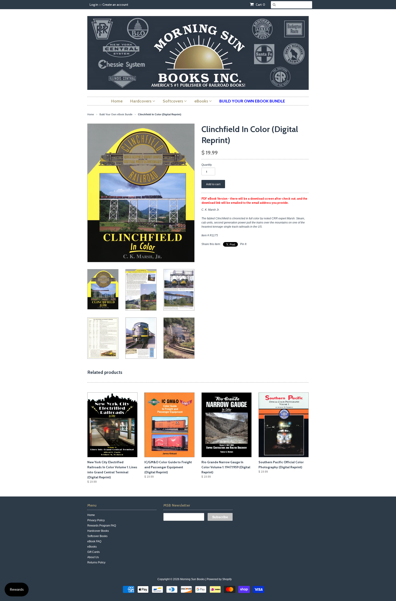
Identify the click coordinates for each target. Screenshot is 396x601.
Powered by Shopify (219, 579)
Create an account (115, 5)
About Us (93, 557)
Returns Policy (96, 562)
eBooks (92, 546)
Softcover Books (97, 536)
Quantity (206, 164)
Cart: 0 (260, 5)
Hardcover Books (98, 530)
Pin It (243, 244)
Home (91, 515)
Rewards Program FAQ (101, 525)
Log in (94, 5)
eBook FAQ (94, 541)
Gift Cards (93, 552)
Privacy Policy (96, 520)
